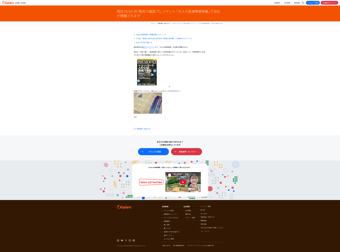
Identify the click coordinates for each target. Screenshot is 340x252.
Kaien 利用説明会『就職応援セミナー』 (150, 34)
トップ (153, 23)
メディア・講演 (190, 218)
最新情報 (297, 3)
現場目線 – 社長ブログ (208, 217)
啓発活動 (203, 224)
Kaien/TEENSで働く (143, 42)
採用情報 (277, 3)
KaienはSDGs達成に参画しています (212, 228)
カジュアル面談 (313, 3)
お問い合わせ (166, 245)
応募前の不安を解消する (171, 232)
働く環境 (166, 225)
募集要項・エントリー (330, 3)
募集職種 (166, 221)
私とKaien (204, 213)
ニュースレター (205, 231)
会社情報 (287, 3)
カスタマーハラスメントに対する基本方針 (200, 245)
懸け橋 (203, 210)
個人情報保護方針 (179, 245)
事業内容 (188, 214)
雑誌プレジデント (148, 47)
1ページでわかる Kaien (171, 218)
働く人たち (167, 228)
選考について (168, 235)
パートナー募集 (206, 206)
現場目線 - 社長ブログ (164, 23)
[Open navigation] (302, 2)
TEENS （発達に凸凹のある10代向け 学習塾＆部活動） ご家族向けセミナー (163, 38)
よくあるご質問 (169, 239)
